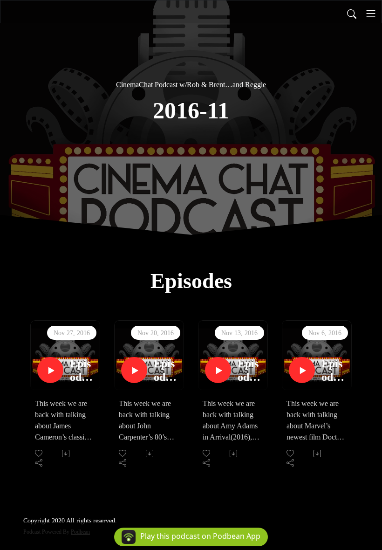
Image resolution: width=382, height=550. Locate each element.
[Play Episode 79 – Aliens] (50, 370)
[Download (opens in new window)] (66, 453)
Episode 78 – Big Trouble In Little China (165, 371)
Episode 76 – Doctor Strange (332, 371)
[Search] (351, 13)
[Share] (39, 463)
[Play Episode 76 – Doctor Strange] (302, 370)
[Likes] (39, 453)
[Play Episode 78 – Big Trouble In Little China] (134, 370)
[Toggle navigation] (371, 13)
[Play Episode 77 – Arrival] (218, 370)
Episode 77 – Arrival (248, 371)
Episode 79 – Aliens (83, 371)
